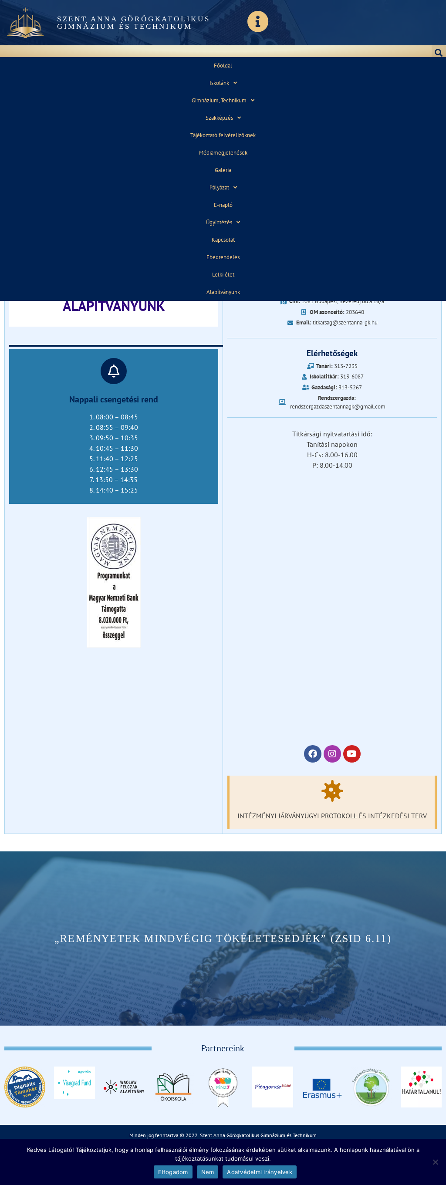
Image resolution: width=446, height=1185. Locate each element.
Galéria (223, 170)
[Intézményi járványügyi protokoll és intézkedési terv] (332, 791)
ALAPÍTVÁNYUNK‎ (114, 306)
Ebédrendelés (223, 257)
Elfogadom (173, 1171)
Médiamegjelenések (223, 152)
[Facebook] (312, 754)
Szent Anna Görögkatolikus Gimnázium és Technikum (133, 22)
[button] (439, 52)
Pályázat (219, 187)
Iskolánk (219, 83)
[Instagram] (332, 754)
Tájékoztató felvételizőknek (223, 135)
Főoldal (223, 65)
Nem (207, 1171)
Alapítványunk (223, 292)
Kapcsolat (223, 239)
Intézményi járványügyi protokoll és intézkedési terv (332, 815)
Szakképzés (219, 118)
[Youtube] (352, 754)
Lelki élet (223, 274)
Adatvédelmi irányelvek (259, 1171)
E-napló (223, 205)
